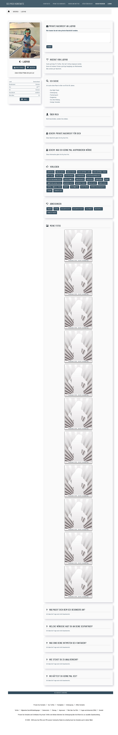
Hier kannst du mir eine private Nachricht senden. (62, 30)
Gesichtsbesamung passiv (54, 179)
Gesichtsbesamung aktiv (93, 175)
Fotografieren (80, 175)
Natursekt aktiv (68, 183)
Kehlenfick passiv (78, 209)
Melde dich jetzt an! (28, 73)
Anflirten (32, 67)
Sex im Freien (84, 187)
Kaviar (107, 179)
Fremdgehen (60, 705)
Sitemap (54, 710)
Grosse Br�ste (68, 179)
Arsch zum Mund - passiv (99, 172)
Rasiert (66, 187)
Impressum (62, 710)
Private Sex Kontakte (39, 705)
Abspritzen (50, 172)
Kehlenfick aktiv (65, 209)
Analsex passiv (71, 172)
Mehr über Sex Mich (72, 710)
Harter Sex (90, 179)
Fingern (49, 209)
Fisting (56, 209)
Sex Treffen (51, 705)
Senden (49, 47)
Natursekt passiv (80, 183)
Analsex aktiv (60, 172)
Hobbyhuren (99, 179)
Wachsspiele (98, 209)
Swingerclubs (58, 190)
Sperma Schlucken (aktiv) (98, 187)
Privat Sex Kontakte (59, 4)
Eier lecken (59, 175)
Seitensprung (69, 705)
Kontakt (101, 710)
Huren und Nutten (73, 4)
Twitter (17, 710)
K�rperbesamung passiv (54, 183)
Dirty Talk (50, 175)
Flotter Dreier (69, 175)
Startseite (46, 4)
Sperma (49, 190)
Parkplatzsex (102, 183)
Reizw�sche (74, 187)
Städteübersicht (87, 4)
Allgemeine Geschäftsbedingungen (30, 710)
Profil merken (19, 67)
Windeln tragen (51, 212)
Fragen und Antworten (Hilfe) (88, 710)
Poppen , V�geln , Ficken (54, 187)
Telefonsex (89, 209)
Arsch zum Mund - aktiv (84, 172)
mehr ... (26, 99)
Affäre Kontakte (80, 705)
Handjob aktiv (80, 179)
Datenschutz (45, 710)
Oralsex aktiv (92, 183)
